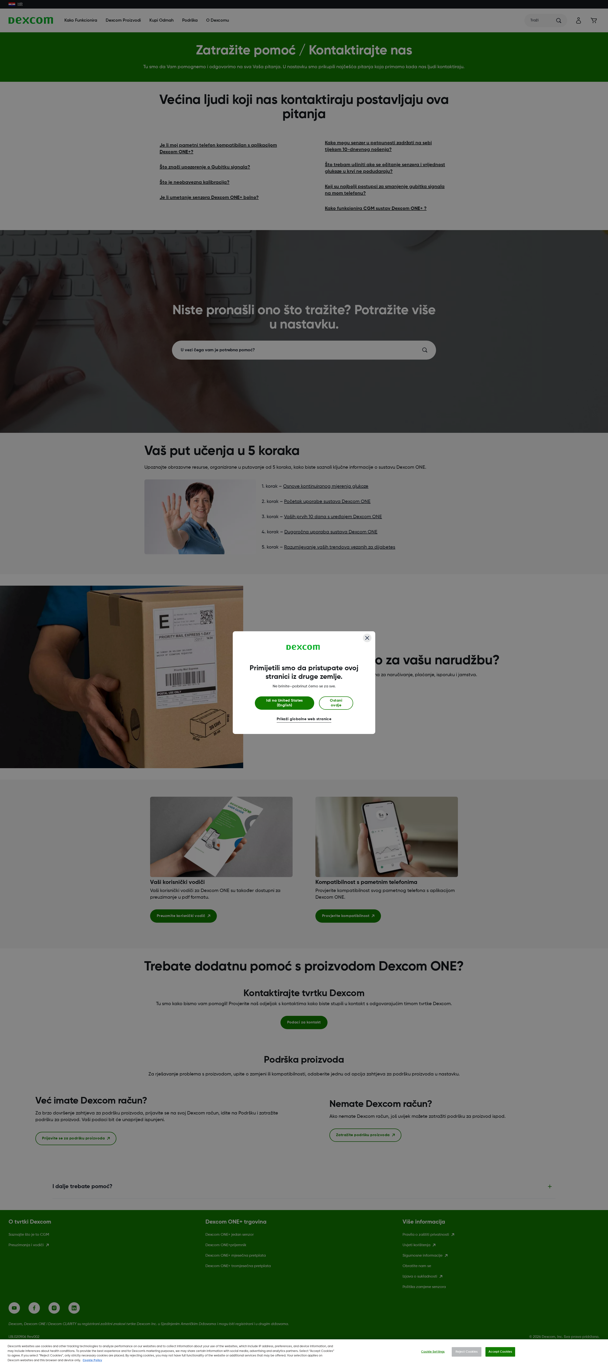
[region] (304, 1352)
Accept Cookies (500, 1351)
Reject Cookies (467, 1351)
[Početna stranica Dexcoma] (303, 647)
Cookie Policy (92, 1360)
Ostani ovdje (336, 703)
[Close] (367, 638)
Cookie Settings (433, 1351)
